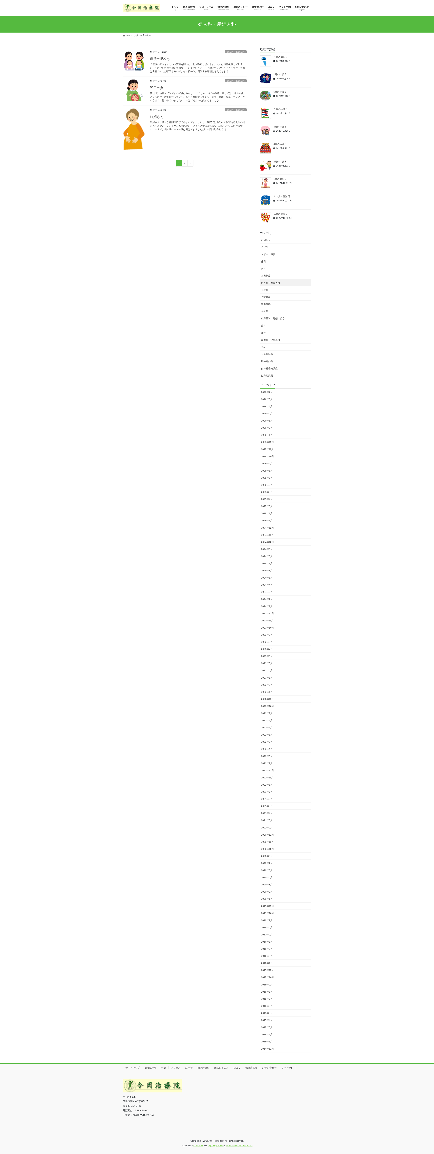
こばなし (266, 247)
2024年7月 (267, 563)
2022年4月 (267, 749)
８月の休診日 (280, 57)
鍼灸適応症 (251, 1067)
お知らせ (266, 240)
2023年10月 (267, 627)
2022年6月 (267, 734)
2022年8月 (267, 720)
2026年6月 (267, 399)
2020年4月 (267, 877)
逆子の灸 (157, 88)
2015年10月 (267, 977)
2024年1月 (267, 606)
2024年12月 (267, 527)
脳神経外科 (267, 361)
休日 (263, 261)
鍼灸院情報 (150, 1067)
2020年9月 (267, 856)
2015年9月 (267, 984)
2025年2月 (267, 513)
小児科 (264, 290)
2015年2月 (267, 1034)
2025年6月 (267, 485)
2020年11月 (267, 841)
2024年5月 (267, 577)
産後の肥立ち (160, 59)
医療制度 (266, 275)
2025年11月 (267, 449)
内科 (263, 268)
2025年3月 (267, 506)
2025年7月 (267, 477)
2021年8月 (267, 784)
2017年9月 (267, 934)
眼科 (263, 347)
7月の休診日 (280, 74)
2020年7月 (267, 863)
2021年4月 (267, 813)
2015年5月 (267, 1013)
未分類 (264, 311)
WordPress (198, 1146)
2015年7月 (267, 998)
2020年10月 (267, 849)
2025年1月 (267, 520)
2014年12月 (267, 1048)
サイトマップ (132, 1067)
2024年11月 (267, 535)
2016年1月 (267, 963)
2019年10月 (267, 913)
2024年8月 (267, 556)
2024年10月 (267, 542)
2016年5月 (267, 941)
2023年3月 (267, 677)
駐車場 (189, 1067)
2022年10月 (267, 706)
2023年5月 (267, 663)
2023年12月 (267, 613)
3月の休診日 (280, 144)
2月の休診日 (280, 161)
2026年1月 (267, 435)
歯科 (263, 325)
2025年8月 (267, 470)
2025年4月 (267, 499)
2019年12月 (267, 906)
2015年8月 (267, 991)
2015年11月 (267, 970)
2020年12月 (267, 834)
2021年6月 (267, 799)
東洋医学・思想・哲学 (273, 318)
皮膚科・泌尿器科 (270, 340)
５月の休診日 (280, 109)
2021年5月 (267, 806)
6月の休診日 (280, 91)
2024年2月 (267, 599)
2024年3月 (267, 592)
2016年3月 (267, 948)
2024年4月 (267, 584)
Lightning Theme (216, 1146)
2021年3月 (267, 820)
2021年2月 (267, 827)
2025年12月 (267, 442)
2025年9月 (267, 463)
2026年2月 (267, 427)
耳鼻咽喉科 (267, 354)
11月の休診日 (280, 213)
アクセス (176, 1067)
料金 (163, 1067)
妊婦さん (157, 117)
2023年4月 (267, 670)
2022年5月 (267, 741)
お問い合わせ (269, 1067)
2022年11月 (267, 699)
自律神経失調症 (269, 368)
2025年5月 (267, 492)
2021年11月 (267, 777)
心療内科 (266, 297)
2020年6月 (267, 870)
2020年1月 (267, 898)
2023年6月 (267, 656)
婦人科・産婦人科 (235, 52)
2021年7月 (267, 791)
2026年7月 (267, 392)
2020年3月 (267, 884)
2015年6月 (267, 1006)
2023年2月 (267, 684)
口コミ (237, 1067)
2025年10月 (267, 456)
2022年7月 (267, 727)
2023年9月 (267, 634)
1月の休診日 (280, 179)
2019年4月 (267, 927)
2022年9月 (267, 713)
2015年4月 (267, 1020)
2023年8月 (267, 642)
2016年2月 (267, 956)
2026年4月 (267, 413)
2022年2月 (267, 763)
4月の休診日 (280, 126)
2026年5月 (267, 406)
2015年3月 (267, 1027)
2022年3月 (267, 756)
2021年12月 (267, 770)
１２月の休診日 (281, 196)
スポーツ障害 (268, 254)
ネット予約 (287, 1067)
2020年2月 (267, 891)
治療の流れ (203, 1067)
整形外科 (266, 304)
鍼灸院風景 (267, 375)
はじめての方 (221, 1067)
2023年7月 (267, 649)
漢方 (263, 332)
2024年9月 (267, 549)
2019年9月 (267, 920)
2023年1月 (267, 692)
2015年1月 (267, 1041)
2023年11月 (267, 620)
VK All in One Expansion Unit (239, 1146)
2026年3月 (267, 420)
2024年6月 (267, 570)
